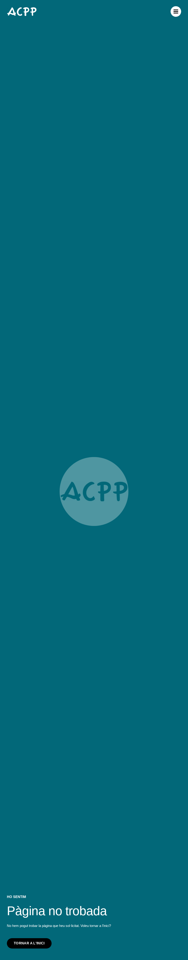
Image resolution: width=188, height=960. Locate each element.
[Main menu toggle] (176, 11)
